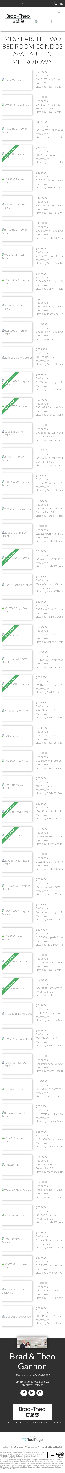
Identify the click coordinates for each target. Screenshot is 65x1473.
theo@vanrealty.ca (39, 1381)
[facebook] (24, 1392)
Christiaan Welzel (22, 1447)
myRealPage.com (32, 1440)
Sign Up (18, 3)
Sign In (6, 3)
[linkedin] (32, 1392)
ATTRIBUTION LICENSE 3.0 (50, 1447)
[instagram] (40, 1392)
